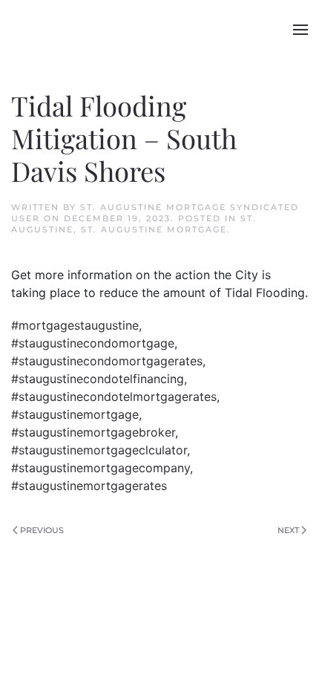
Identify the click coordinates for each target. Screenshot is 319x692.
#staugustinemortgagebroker (93, 432)
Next (288, 530)
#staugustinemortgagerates (89, 485)
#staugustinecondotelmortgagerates (114, 396)
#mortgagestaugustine (75, 325)
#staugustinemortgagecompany (100, 467)
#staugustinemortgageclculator (99, 450)
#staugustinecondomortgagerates (107, 360)
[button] (300, 29)
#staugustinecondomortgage (92, 343)
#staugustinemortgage (75, 414)
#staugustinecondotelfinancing (97, 378)
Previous (42, 530)
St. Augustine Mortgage (154, 229)
